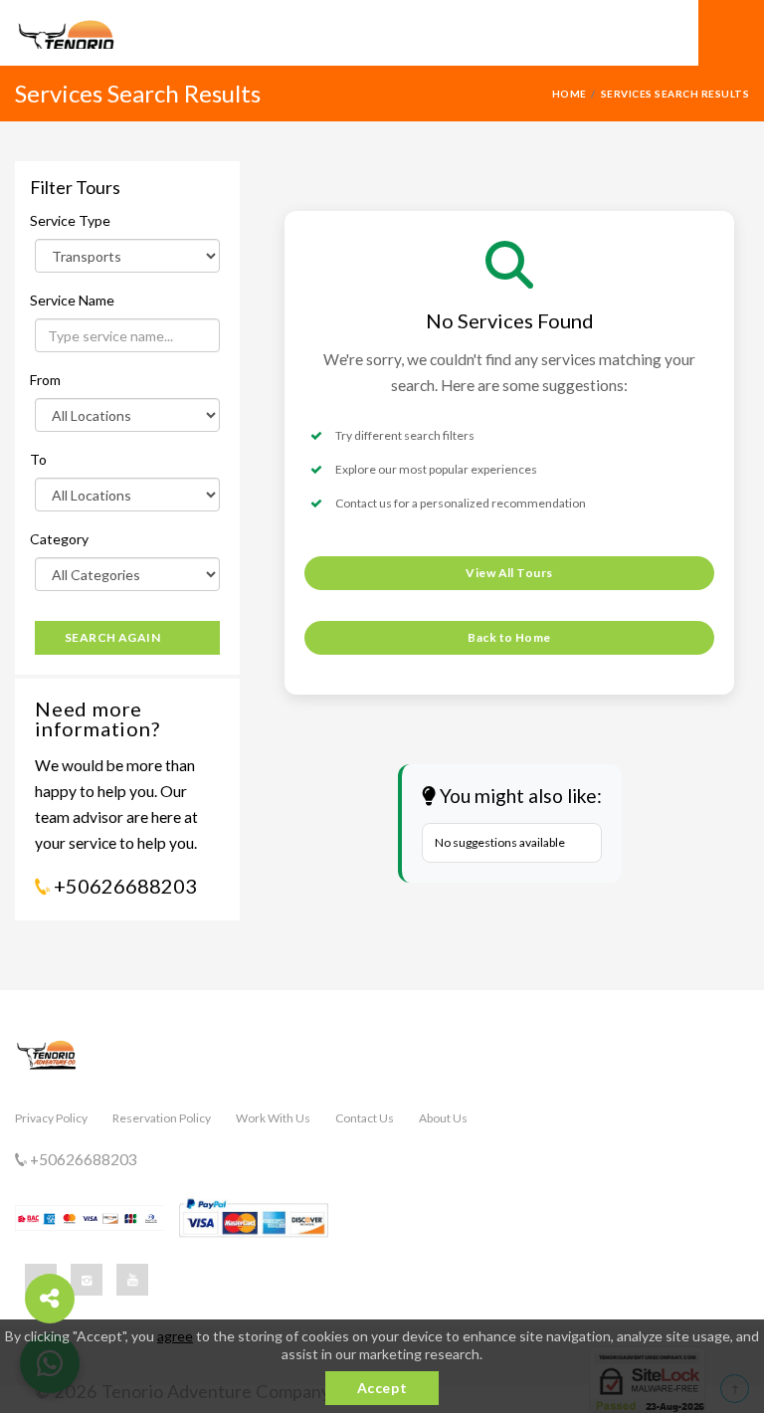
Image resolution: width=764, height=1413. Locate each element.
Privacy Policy (51, 1117)
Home (569, 94)
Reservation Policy (161, 1117)
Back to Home (509, 637)
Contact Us (364, 1117)
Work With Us (273, 1117)
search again (113, 637)
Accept (382, 1387)
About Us (443, 1117)
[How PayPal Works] (253, 1218)
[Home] (382, 1065)
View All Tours (509, 572)
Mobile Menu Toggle (731, 33)
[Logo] (114, 34)
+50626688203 (123, 886)
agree (175, 1335)
